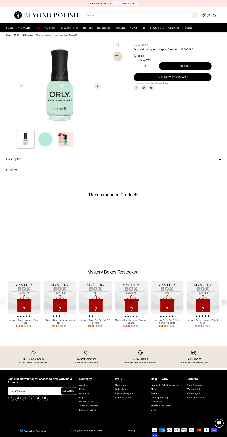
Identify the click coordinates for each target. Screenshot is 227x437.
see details (163, 83)
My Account (120, 385)
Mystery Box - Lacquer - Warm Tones (60, 321)
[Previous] (22, 85)
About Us (83, 385)
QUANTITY (145, 60)
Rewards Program (124, 393)
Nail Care (120, 28)
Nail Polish (50, 28)
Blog (81, 397)
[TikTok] (38, 398)
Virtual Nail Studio (123, 397)
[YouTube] (45, 398)
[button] (219, 423)
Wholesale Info (194, 389)
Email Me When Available (172, 77)
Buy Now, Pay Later (160, 405)
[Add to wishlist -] (118, 44)
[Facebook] (136, 87)
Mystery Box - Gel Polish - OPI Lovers (95, 321)
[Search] (195, 15)
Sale (37, 28)
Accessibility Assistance (34, 431)
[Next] (97, 85)
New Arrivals (24, 28)
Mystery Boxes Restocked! (113, 271)
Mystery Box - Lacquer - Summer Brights (131, 321)
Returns (155, 393)
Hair (143, 28)
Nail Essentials (104, 28)
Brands (9, 28)
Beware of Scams (87, 410)
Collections (173, 28)
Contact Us (156, 401)
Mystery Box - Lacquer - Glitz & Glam (203, 321)
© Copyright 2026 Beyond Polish (87, 430)
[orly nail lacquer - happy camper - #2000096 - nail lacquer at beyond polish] (59, 86)
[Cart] (214, 15)
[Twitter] (143, 87)
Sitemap (131, 430)
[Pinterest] (151, 87)
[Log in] (209, 15)
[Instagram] (24, 398)
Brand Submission (195, 385)
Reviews (83, 389)
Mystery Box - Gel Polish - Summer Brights (167, 321)
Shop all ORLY (141, 45)
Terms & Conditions (88, 405)
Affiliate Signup (194, 393)
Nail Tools (88, 28)
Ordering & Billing (159, 397)
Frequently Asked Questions (164, 385)
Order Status (121, 389)
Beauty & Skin (157, 28)
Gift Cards (84, 393)
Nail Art (133, 28)
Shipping (155, 389)
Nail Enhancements (69, 28)
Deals (153, 410)
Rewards (188, 28)
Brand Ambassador (196, 397)
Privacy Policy (86, 401)
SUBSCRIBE (68, 391)
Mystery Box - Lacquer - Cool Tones (24, 321)
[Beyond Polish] (47, 15)
